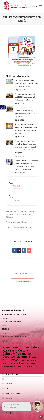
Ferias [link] (5, 360)
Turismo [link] (28, 366)
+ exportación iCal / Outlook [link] (22, 281)
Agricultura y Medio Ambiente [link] (15, 347)
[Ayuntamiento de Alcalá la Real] (15, 6)
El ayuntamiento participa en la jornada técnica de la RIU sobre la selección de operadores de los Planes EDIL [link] (26, 129)
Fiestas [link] (14, 360)
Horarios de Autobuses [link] (12, 393)
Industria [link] (5, 363)
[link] (40, 6)
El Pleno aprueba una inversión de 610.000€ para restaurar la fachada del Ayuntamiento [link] (25, 97)
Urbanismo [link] (36, 367)
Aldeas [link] (35, 347)
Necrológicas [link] (9, 384)
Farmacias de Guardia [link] (12, 379)
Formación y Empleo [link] (25, 360)
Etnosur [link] (32, 357)
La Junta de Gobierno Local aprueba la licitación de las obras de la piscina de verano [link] (26, 83)
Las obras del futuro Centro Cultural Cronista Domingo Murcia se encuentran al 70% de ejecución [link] (26, 112)
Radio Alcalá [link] (9, 398)
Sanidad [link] (33, 363)
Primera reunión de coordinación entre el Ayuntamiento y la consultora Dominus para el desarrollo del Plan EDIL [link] (26, 165)
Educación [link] (22, 356)
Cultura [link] (23, 350)
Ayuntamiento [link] (9, 350)
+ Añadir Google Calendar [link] (22, 274)
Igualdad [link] (34, 360)
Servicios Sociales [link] (8, 367)
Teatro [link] (19, 366)
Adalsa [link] (7, 388)
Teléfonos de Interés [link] (11, 374)
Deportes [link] (8, 356)
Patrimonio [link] (25, 363)
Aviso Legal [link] (8, 413)
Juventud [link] (15, 363)
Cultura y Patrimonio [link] (16, 353)
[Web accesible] (2, 107)
